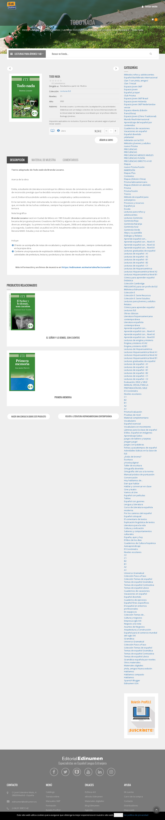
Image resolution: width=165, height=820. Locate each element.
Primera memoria (63, 397)
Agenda (88, 810)
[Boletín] (141, 715)
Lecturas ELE (69, 29)
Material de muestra (44, 160)
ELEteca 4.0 (90, 792)
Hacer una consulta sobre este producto (28, 416)
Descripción (17, 160)
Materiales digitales (94, 801)
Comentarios (70, 160)
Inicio (25, 29)
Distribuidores (131, 805)
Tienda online (52, 796)
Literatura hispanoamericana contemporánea (104, 29)
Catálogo (50, 792)
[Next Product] (116, 68)
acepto (118, 815)
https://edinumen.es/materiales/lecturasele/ (86, 267)
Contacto (128, 801)
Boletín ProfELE (53, 810)
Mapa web (129, 810)
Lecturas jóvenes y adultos (45, 29)
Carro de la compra (133, 796)
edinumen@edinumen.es (24, 801)
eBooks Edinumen (94, 796)
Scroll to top (156, 810)
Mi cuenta (129, 792)
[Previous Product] (10, 68)
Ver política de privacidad (136, 815)
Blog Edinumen (92, 805)
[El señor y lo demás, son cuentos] (22, 311)
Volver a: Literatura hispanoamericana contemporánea (88, 416)
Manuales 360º (53, 801)
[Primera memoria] (22, 371)
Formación (51, 805)
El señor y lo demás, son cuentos (63, 337)
